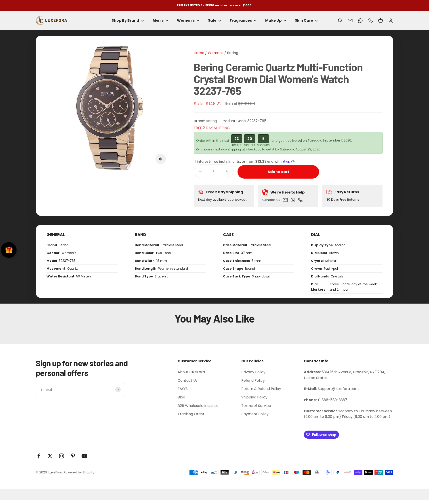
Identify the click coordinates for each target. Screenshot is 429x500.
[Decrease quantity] (200, 171)
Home (199, 52)
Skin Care (304, 20)
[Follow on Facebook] (39, 456)
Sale (212, 20)
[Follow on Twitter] (50, 456)
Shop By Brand (125, 20)
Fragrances (241, 20)
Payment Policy (255, 414)
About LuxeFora (191, 372)
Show (9, 250)
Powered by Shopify (79, 472)
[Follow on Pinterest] (73, 456)
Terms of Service (256, 405)
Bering (232, 52)
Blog (181, 397)
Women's (186, 20)
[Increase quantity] (226, 171)
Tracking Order (191, 414)
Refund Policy (253, 380)
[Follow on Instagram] (62, 456)
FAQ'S (183, 388)
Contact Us (188, 380)
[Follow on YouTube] (84, 456)
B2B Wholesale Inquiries (198, 405)
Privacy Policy (253, 372)
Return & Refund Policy (261, 388)
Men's (158, 20)
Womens (215, 52)
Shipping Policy (254, 397)
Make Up (273, 20)
